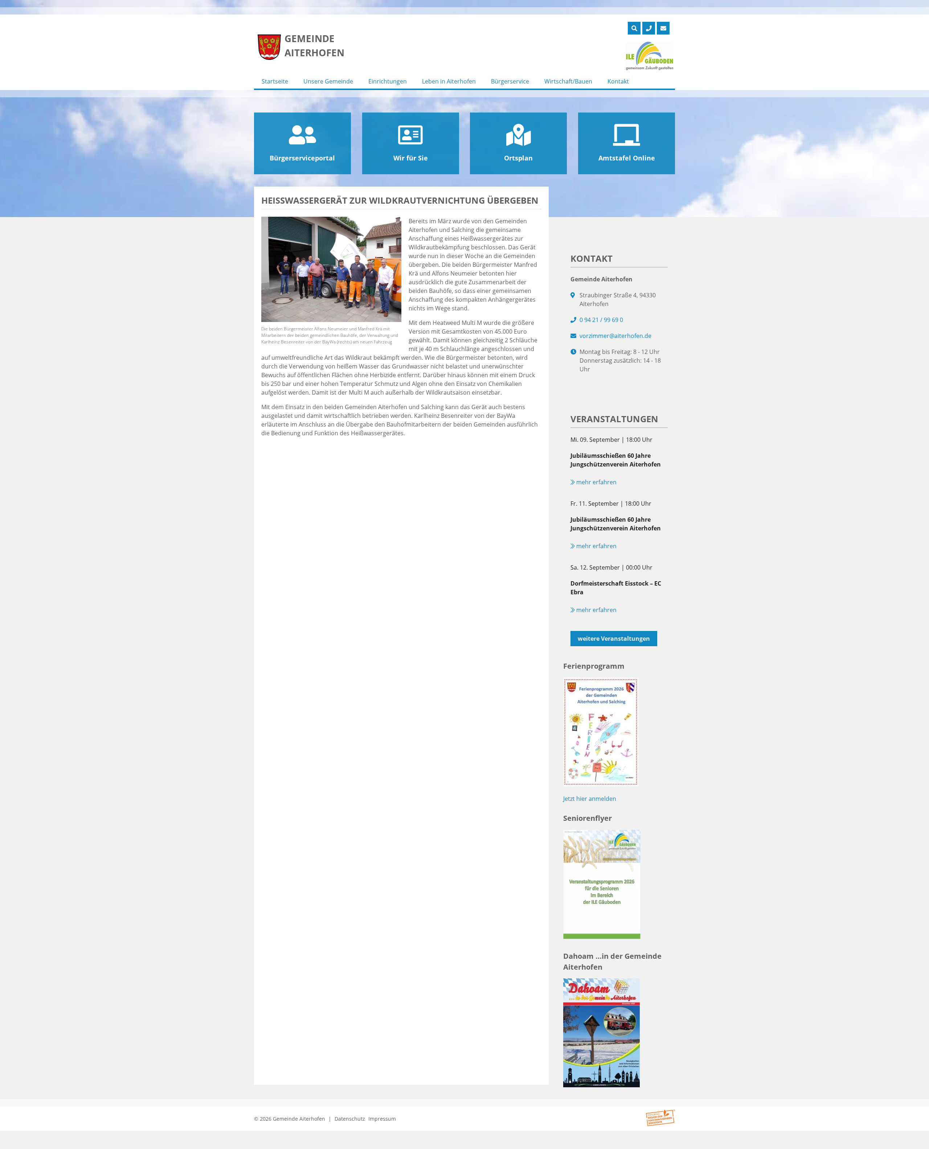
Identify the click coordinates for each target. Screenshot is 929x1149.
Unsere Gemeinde (328, 81)
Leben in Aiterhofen (449, 81)
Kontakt (618, 81)
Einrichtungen (387, 81)
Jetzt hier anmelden (589, 799)
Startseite (275, 81)
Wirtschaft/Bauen (568, 81)
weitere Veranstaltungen (614, 639)
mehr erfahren (596, 482)
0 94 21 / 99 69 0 (601, 320)
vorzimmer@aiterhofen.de (615, 336)
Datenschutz (350, 1118)
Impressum (382, 1118)
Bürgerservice (510, 81)
